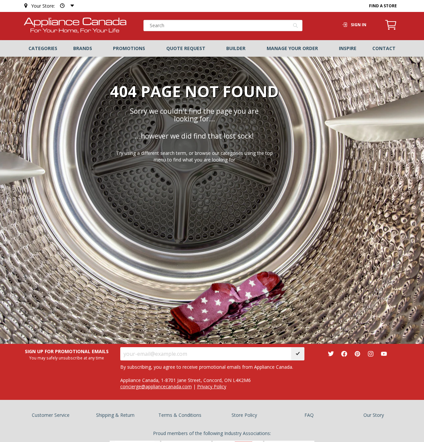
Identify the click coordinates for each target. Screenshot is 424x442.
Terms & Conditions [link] (179, 415)
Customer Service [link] (51, 415)
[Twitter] (331, 353)
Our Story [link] (373, 415)
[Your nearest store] (65, 6)
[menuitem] (43, 48)
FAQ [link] (309, 415)
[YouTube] (384, 353)
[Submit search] (296, 26)
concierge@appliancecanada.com (156, 386)
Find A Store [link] (383, 6)
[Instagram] (370, 353)
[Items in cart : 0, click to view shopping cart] (391, 29)
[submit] (297, 353)
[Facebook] (344, 353)
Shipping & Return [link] (115, 415)
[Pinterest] (357, 353)
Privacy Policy (211, 386)
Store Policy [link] (244, 415)
